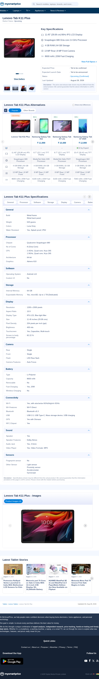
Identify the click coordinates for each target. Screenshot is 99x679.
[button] (34, 4)
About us (35, 647)
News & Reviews (57, 11)
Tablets (5, 604)
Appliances (39, 11)
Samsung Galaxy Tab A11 (41, 138)
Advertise (53, 647)
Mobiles (3, 11)
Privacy (62, 647)
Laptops (16, 11)
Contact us (25, 647)
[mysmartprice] (10, 4)
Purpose (44, 647)
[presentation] (85, 197)
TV (27, 11)
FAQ (76, 647)
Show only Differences (83, 105)
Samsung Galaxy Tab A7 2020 (82, 138)
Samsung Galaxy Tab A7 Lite (62, 138)
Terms (69, 647)
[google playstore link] (12, 664)
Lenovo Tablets (13, 604)
